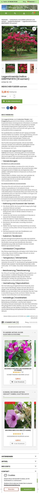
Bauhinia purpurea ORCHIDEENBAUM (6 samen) (17, 369)
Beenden (11, 489)
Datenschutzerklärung (12, 485)
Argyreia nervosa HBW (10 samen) (18, 430)
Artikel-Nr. (5, 82)
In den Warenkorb (11, 101)
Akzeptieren (28, 489)
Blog (24, 1)
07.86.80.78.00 (12, 1)
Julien (28, 316)
